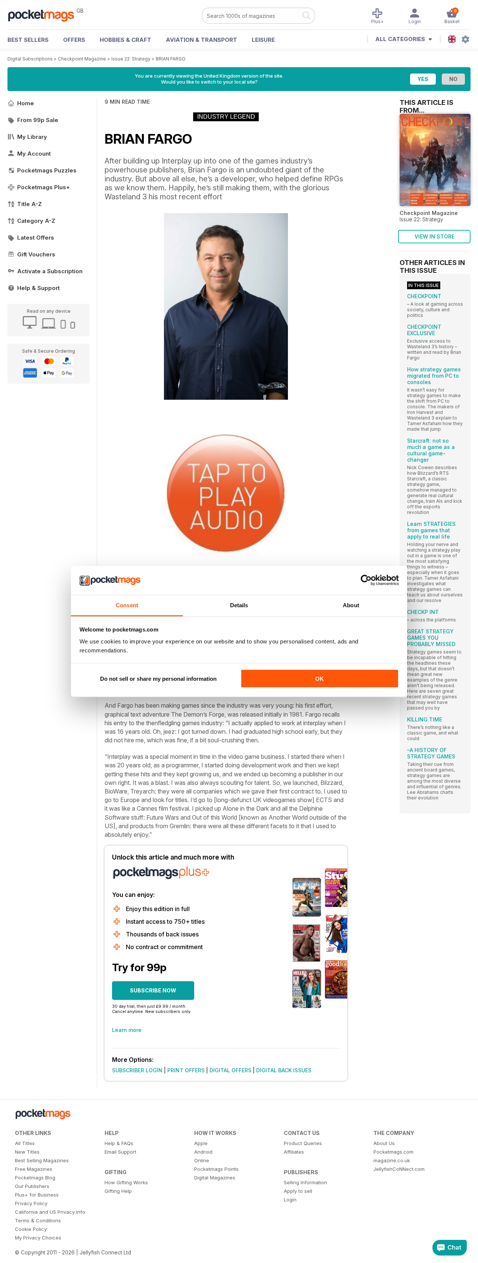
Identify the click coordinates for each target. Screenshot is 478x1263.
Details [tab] (239, 605)
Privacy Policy (31, 1203)
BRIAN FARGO (171, 59)
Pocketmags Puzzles (47, 170)
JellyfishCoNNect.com (399, 1169)
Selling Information (305, 1182)
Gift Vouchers (36, 254)
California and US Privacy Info (50, 1212)
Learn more (127, 1030)
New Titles (27, 1152)
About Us (384, 1143)
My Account (34, 153)
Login (290, 1200)
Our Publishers (32, 1186)
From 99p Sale (37, 120)
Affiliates (294, 1152)
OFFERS (74, 39)
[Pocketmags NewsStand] (44, 14)
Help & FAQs (119, 1143)
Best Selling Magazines (42, 1160)
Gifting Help (118, 1191)
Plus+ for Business (37, 1195)
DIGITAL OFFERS (230, 1070)
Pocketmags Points (216, 1169)
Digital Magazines (214, 1178)
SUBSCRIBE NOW (153, 990)
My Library (32, 136)
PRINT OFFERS (186, 1070)
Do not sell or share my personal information (158, 679)
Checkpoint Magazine (82, 59)
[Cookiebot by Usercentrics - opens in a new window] (366, 580)
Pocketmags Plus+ (43, 187)
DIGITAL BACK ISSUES (283, 1070)
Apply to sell (298, 1191)
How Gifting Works (126, 1182)
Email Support (120, 1152)
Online (201, 1160)
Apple (201, 1143)
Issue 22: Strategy (130, 59)
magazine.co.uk (391, 1160)
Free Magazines (33, 1169)
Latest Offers (35, 237)
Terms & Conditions (38, 1220)
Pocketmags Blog (35, 1178)
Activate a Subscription (50, 271)
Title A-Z (29, 204)
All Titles (25, 1143)
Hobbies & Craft (125, 39)
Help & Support (38, 287)
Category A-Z (36, 220)
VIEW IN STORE (434, 236)
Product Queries (303, 1143)
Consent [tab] (127, 605)
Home (25, 103)
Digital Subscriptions (30, 59)
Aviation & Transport (201, 39)
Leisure (263, 39)
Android (203, 1152)
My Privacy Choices (38, 1238)
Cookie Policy (31, 1229)
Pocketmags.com (393, 1152)
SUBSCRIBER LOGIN (137, 1070)
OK (319, 679)
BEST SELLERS (28, 39)
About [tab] (351, 605)
